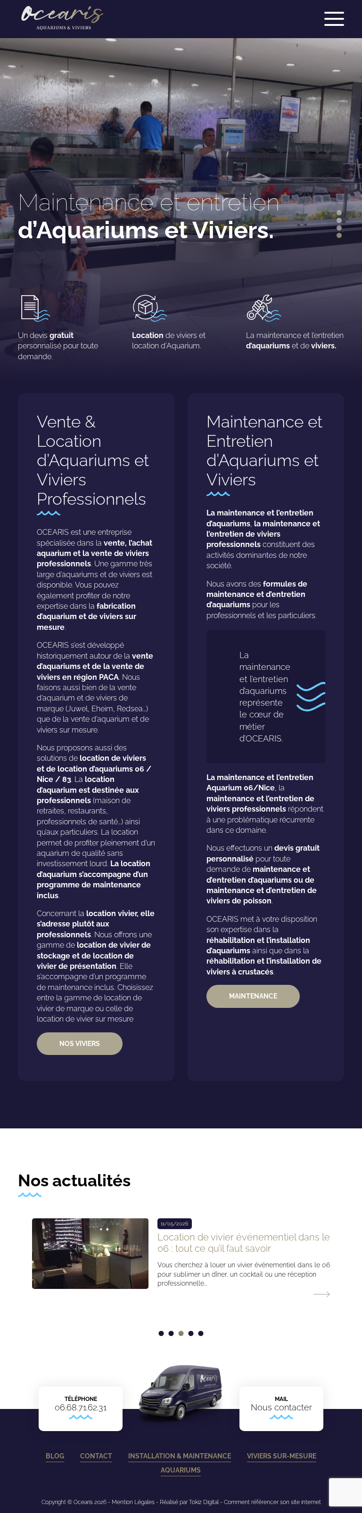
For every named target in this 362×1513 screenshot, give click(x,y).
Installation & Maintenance (179, 1456)
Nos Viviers (79, 1043)
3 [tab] (339, 228)
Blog (55, 1456)
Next (357, 196)
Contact (96, 1456)
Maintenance (253, 996)
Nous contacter (281, 1407)
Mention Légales (133, 1502)
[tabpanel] (181, 1256)
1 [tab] (339, 213)
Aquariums (181, 1470)
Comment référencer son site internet (272, 1502)
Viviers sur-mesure (281, 1456)
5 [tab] (201, 1333)
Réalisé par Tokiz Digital (189, 1502)
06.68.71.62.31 (81, 1407)
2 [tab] (339, 220)
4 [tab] (339, 235)
